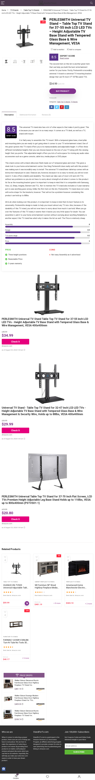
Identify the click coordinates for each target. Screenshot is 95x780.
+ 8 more (57, 603)
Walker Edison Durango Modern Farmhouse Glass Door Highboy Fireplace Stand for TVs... (27, 698)
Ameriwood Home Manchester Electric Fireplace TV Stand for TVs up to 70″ (78, 589)
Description (9, 115)
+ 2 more (88, 604)
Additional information (28, 115)
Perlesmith (52, 98)
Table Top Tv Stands (31, 10)
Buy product (62, 91)
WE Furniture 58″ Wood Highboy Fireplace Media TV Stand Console (46, 587)
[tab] (9, 115)
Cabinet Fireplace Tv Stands (44, 582)
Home (4, 10)
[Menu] (3, 3)
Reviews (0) (46, 115)
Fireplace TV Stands (73, 582)
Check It (15, 341)
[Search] (91, 3)
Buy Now (27, 603)
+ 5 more (25, 658)
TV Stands (14, 10)
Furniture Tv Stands (10, 636)
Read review (64, 58)
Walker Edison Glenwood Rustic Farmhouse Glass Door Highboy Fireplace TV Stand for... (27, 682)
